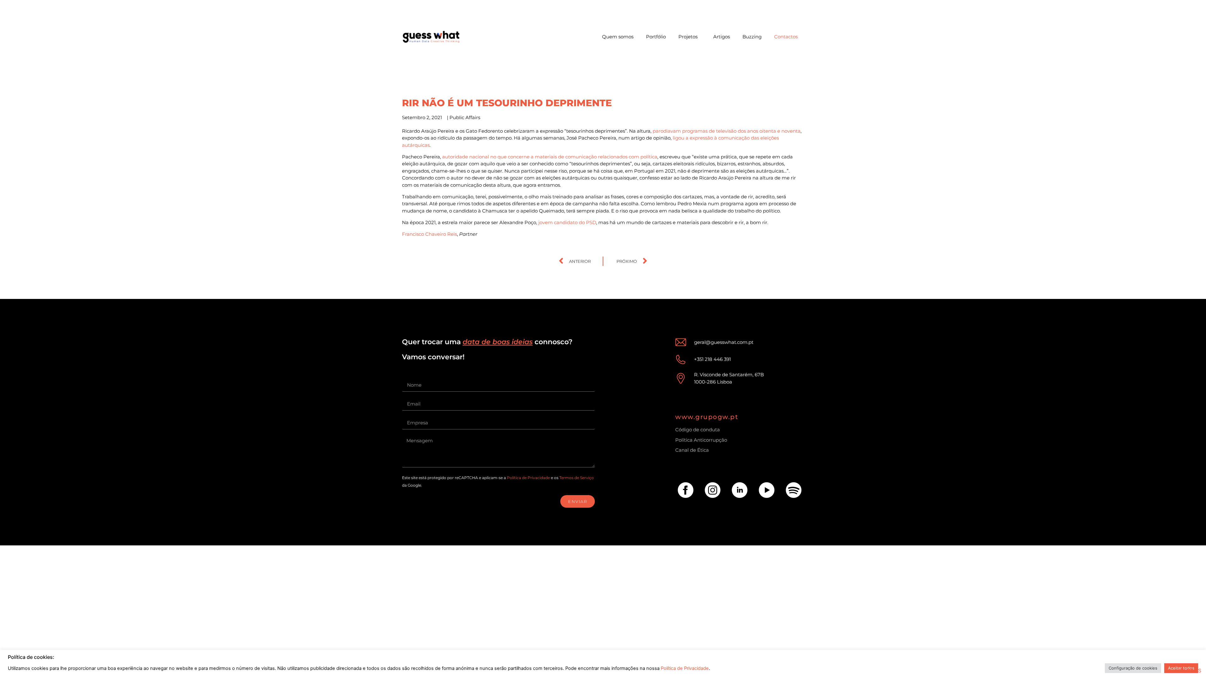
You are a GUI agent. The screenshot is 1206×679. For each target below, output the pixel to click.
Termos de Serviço (576, 477)
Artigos (721, 37)
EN (1181, 670)
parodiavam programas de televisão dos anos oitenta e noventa (727, 131)
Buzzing (752, 37)
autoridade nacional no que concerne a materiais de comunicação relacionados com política (549, 157)
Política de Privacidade (528, 477)
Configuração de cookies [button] (1133, 668)
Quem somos (617, 37)
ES (1198, 670)
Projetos (688, 37)
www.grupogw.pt (706, 417)
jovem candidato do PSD (567, 222)
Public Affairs (464, 117)
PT (1190, 670)
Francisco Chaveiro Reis (429, 234)
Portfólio (656, 37)
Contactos (786, 37)
